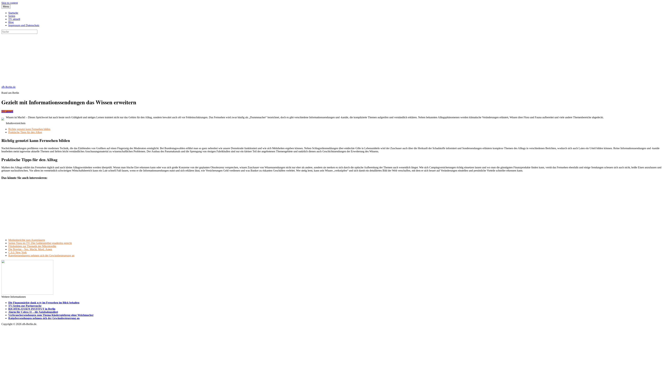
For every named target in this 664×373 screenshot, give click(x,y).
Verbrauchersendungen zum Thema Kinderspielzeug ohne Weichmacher (51, 315)
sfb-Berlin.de (8, 87)
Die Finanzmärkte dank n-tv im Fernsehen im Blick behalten (43, 302)
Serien (11, 16)
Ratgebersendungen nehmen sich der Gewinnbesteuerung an (41, 255)
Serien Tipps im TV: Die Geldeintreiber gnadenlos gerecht (40, 243)
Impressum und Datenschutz (23, 25)
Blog (11, 22)
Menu (6, 6)
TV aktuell (14, 19)
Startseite (13, 12)
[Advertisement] (105, 58)
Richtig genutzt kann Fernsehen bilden (29, 129)
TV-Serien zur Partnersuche (25, 305)
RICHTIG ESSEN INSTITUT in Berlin (31, 308)
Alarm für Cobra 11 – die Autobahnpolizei (33, 311)
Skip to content (9, 2)
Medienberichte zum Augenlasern (26, 239)
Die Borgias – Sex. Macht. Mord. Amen (30, 249)
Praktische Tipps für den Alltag (25, 132)
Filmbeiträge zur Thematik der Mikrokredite (32, 246)
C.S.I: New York (17, 252)
